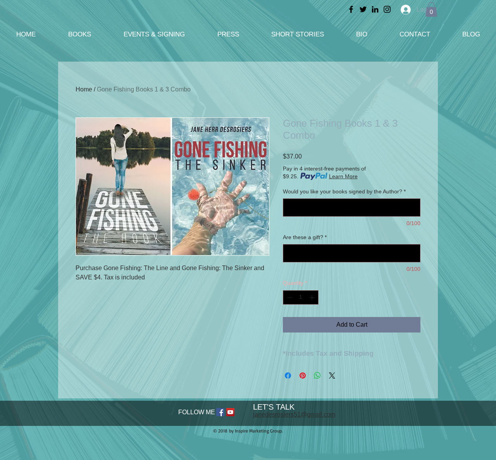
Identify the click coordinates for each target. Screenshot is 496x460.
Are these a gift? (305, 237)
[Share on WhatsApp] (317, 375)
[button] (431, 9)
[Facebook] (351, 9)
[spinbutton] (301, 297)
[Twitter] (363, 9)
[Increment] (312, 297)
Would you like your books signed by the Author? (344, 191)
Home (84, 89)
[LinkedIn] (375, 9)
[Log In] (404, 9)
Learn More (343, 176)
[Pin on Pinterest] (302, 375)
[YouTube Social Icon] (230, 412)
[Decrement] (289, 297)
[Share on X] (332, 375)
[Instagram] (387, 9)
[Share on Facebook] (288, 375)
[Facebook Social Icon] (220, 412)
